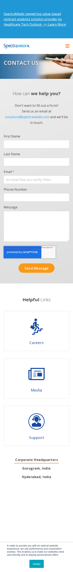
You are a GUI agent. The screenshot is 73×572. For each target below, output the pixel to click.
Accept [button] (36, 563)
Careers (36, 342)
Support (36, 437)
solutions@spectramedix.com (27, 117)
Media (36, 390)
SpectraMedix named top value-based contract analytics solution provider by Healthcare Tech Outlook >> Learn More (35, 19)
